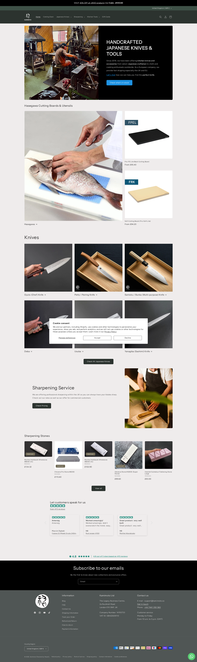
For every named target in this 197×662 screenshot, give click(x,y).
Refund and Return (69, 621)
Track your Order (68, 617)
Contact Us (66, 609)
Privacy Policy (110, 332)
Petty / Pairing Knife (85, 295)
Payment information (70, 629)
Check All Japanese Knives (98, 362)
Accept (97, 338)
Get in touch (142, 604)
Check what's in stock (119, 83)
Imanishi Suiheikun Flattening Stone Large (158, 473)
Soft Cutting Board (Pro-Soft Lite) (138, 221)
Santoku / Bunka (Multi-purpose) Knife (144, 295)
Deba (27, 351)
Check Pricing (42, 406)
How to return (67, 625)
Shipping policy (92, 656)
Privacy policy (67, 656)
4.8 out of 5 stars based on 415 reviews (110, 556)
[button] (64, 16)
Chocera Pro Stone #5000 (64, 472)
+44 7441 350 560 (152, 607)
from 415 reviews (57, 509)
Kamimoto (33, 656)
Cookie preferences (120, 656)
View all (98, 488)
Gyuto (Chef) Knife (33, 295)
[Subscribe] (116, 581)
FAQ (63, 605)
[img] (99, 506)
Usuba (78, 351)
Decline (128, 338)
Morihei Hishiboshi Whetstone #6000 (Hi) (96, 461)
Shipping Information (70, 613)
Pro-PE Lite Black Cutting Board (137, 162)
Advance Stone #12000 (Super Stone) (126, 473)
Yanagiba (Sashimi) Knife (137, 351)
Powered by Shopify (43, 656)
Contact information (105, 656)
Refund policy (56, 656)
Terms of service (79, 656)
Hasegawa (29, 224)
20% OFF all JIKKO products (92, 3)
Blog (63, 601)
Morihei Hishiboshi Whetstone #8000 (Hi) (35, 461)
